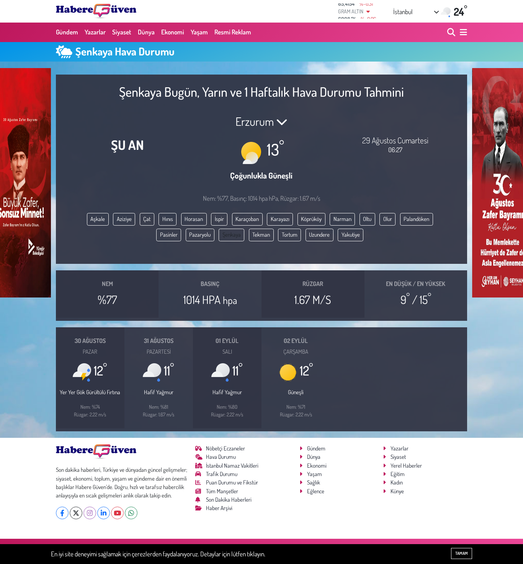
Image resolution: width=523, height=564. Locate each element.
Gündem (67, 32)
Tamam (461, 553)
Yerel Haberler (406, 465)
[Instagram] (89, 513)
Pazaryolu (200, 234)
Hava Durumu (221, 456)
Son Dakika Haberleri (229, 499)
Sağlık (313, 482)
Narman (342, 219)
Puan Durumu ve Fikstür (232, 482)
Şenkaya (231, 234)
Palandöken (416, 219)
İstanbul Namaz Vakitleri (232, 465)
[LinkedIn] (103, 513)
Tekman (261, 234)
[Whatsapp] (131, 513)
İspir (219, 219)
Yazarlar (95, 32)
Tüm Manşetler (222, 491)
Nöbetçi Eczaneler (225, 448)
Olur (387, 219)
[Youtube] (117, 513)
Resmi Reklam (232, 32)
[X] (76, 513)
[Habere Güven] (96, 11)
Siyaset (121, 32)
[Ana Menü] (462, 32)
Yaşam (199, 32)
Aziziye (124, 219)
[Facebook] (62, 513)
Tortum (289, 234)
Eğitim (398, 474)
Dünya (146, 32)
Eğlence (315, 491)
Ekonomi (172, 32)
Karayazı (280, 219)
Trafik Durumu (221, 474)
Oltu (367, 219)
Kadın (397, 482)
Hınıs (167, 219)
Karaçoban (247, 219)
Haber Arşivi (219, 508)
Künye (397, 491)
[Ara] (452, 32)
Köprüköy (311, 219)
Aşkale (97, 219)
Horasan (194, 219)
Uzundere (319, 234)
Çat (146, 219)
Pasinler (169, 234)
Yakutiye (351, 234)
